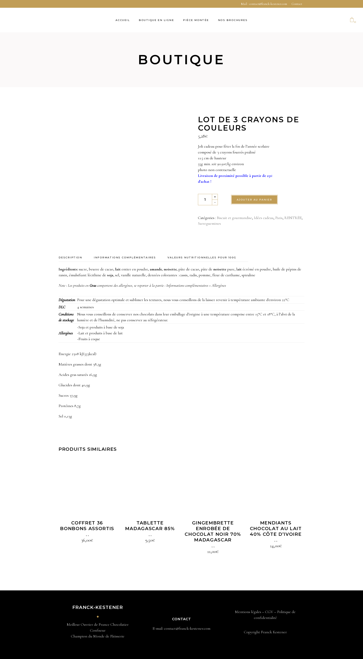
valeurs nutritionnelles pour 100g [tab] (202, 257)
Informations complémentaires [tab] (125, 257)
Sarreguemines (209, 223)
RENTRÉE (293, 217)
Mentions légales (248, 611)
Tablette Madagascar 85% (150, 525)
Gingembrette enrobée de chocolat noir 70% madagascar (213, 531)
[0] (352, 20)
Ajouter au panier (254, 199)
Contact (297, 4)
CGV (269, 611)
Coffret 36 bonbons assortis (87, 525)
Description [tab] (70, 257)
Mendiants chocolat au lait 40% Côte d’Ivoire (276, 528)
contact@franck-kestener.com (268, 4)
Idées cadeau (263, 217)
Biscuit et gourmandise (234, 217)
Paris (278, 217)
